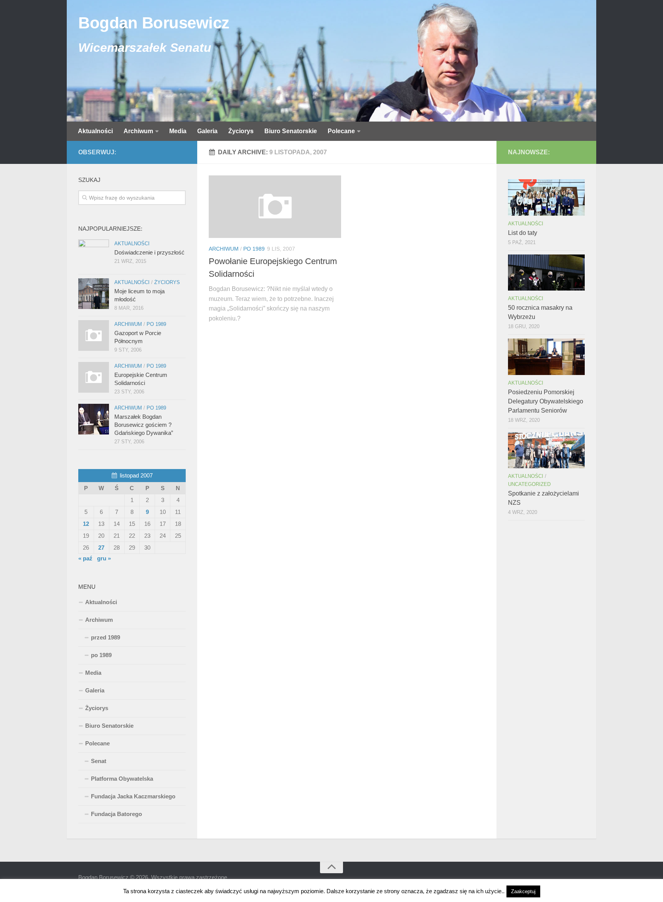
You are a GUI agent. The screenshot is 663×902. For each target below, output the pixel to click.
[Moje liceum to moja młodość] (93, 293)
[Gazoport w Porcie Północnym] (93, 335)
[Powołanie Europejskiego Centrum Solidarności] (275, 206)
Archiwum (138, 131)
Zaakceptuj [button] (523, 891)
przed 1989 (105, 637)
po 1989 (254, 249)
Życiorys (241, 131)
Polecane (341, 131)
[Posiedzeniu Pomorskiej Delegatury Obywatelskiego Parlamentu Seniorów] (546, 357)
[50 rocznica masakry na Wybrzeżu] (546, 272)
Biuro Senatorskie (290, 131)
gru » (104, 558)
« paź (85, 558)
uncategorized (529, 484)
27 (101, 547)
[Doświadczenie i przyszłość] (93, 255)
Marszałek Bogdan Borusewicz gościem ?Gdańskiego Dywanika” (143, 424)
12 (86, 523)
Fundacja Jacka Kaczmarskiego (133, 796)
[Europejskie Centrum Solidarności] (93, 377)
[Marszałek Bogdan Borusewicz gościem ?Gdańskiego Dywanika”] (93, 419)
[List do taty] (546, 197)
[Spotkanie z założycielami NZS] (546, 450)
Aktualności (95, 131)
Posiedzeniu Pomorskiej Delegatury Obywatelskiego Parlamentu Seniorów (545, 401)
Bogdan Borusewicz (153, 23)
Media (177, 131)
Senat (98, 761)
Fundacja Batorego (116, 814)
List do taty (522, 233)
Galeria (207, 131)
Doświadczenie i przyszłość (149, 252)
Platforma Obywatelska (122, 778)
